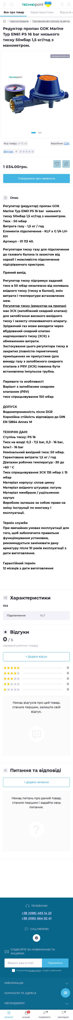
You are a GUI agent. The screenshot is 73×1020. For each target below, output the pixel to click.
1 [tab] (33, 132)
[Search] (11, 4)
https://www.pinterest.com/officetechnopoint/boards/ (36, 938)
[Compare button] (66, 164)
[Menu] (5, 4)
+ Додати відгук (36, 656)
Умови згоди (34, 970)
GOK (66, 143)
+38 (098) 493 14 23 (36, 913)
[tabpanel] (36, 95)
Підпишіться (55, 962)
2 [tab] (40, 132)
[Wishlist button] (57, 164)
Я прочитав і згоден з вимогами (38, 970)
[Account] (69, 4)
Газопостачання (19, 21)
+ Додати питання (36, 782)
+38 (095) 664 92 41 (36, 918)
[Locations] (62, 4)
